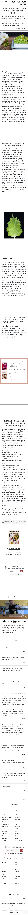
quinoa (3, 869)
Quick (16, 824)
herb (3, 864)
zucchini (17, 874)
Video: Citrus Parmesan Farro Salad (14, 622)
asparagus (17, 876)
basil (3, 878)
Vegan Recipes (18, 817)
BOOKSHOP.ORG (18, 554)
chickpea (4, 883)
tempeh (16, 885)
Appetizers (4, 840)
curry (3, 885)
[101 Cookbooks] (19, 2)
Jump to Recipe (21, 28)
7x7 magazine (12, 86)
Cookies (4, 835)
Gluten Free (4, 831)
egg (16, 862)
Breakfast (4, 838)
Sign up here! (14, 379)
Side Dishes (17, 819)
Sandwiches (5, 821)
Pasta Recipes (5, 824)
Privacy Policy (13, 899)
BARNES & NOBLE (9, 554)
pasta (16, 869)
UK (18, 557)
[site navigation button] (3, 2)
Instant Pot (17, 826)
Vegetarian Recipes (6, 817)
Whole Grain (5, 814)
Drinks (16, 831)
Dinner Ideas (5, 833)
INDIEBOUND (18, 552)
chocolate (17, 883)
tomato (4, 871)
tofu (3, 888)
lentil (16, 867)
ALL (16, 888)
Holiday (4, 828)
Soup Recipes (5, 819)
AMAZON (9, 552)
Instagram (12, 574)
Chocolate (17, 835)
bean (3, 881)
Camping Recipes (19, 840)
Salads (16, 821)
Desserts (17, 833)
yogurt (3, 874)
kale (16, 864)
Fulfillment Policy (21, 899)
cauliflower (17, 881)
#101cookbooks (12, 522)
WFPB (16, 814)
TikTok (16, 574)
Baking (16, 838)
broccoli (16, 878)
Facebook (21, 574)
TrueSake (5, 85)
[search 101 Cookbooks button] (6, 2)
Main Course (5, 826)
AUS (16, 557)
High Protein (17, 828)
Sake (3, 97)
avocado (4, 862)
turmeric (17, 871)
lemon (3, 867)
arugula (4, 876)
